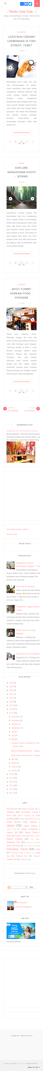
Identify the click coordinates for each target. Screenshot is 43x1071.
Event (9, 815)
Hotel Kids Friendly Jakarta (17, 529)
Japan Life (12, 832)
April (13, 759)
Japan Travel (31, 832)
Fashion (22, 819)
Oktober (14, 724)
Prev (10, 67)
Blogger (32, 873)
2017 (11, 713)
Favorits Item (12, 534)
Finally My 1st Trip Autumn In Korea (22, 431)
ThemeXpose (21, 1063)
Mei (13, 739)
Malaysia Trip (13, 842)
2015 (11, 778)
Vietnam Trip (12, 859)
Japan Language (29, 829)
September (15, 728)
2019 (11, 705)
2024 (11, 687)
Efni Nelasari (22, 903)
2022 (11, 694)
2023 (11, 690)
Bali (39, 809)
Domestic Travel (29, 812)
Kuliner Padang (14, 839)
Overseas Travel (17, 849)
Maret (13, 763)
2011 (11, 793)
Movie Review (28, 846)
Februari (14, 767)
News (38, 846)
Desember (15, 717)
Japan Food (11, 829)
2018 (11, 709)
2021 (11, 698)
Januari (14, 770)
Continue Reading (21, 132)
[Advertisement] (21, 495)
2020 (11, 702)
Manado (29, 842)
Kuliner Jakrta (35, 836)
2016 (11, 774)
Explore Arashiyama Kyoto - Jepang (21, 172)
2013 (11, 785)
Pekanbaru (16, 853)
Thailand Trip (21, 856)
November (15, 720)
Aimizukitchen (12, 809)
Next (32, 67)
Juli (12, 732)
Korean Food (20, 836)
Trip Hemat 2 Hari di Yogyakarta (28, 654)
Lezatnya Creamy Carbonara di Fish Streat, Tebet (21, 41)
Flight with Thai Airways (25, 586)
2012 (11, 789)
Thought (36, 856)
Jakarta (33, 822)
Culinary (21, 32)
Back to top (33, 1067)
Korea (9, 836)
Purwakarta (27, 853)
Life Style (35, 839)
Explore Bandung (24, 816)
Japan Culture (30, 825)
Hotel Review (14, 822)
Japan (21, 163)
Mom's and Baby (13, 846)
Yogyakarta (24, 859)
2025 (11, 683)
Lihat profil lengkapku (23, 907)
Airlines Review (28, 809)
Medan (38, 842)
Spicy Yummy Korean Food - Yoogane (21, 293)
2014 (11, 782)
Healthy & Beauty (34, 819)
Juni (13, 735)
